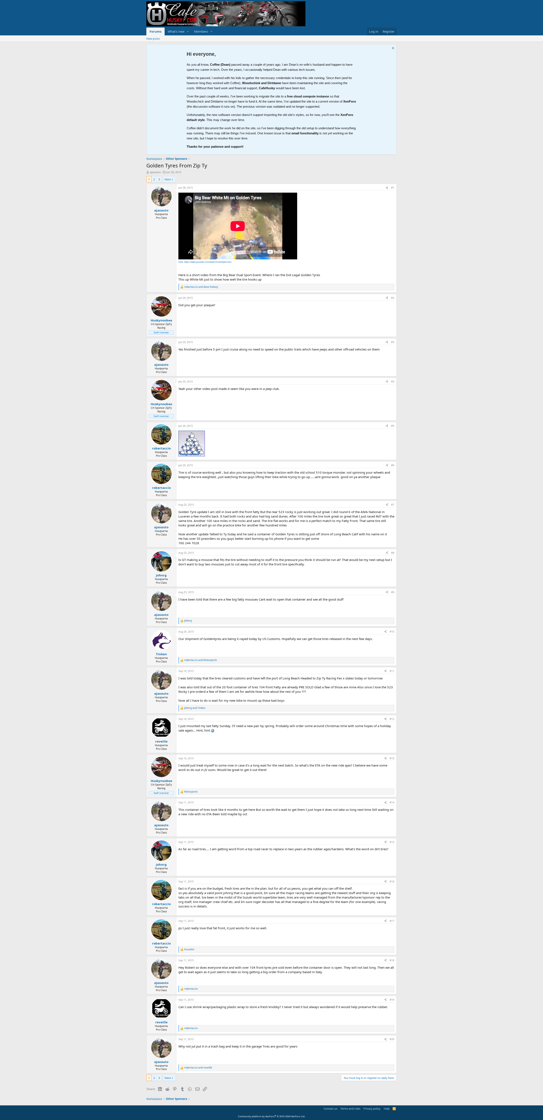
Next (168, 179)
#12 (392, 719)
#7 (392, 504)
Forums (155, 31)
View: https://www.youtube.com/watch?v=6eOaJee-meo (204, 261)
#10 (392, 631)
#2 (392, 298)
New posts (153, 38)
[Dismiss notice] (392, 48)
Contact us (330, 1108)
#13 (392, 758)
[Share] (387, 187)
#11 (392, 671)
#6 (392, 465)
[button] (188, 31)
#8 (392, 553)
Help (387, 1108)
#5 (392, 426)
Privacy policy (372, 1108)
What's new (176, 31)
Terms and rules (350, 1108)
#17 (392, 921)
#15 (392, 842)
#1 (392, 187)
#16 (392, 881)
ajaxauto (155, 172)
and (201, 287)
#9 (392, 592)
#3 (392, 342)
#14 (392, 802)
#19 (392, 1000)
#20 (392, 1039)
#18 (392, 960)
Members (201, 31)
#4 (392, 381)
